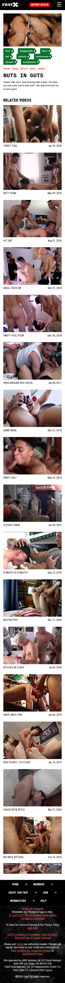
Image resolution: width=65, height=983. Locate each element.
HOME (15, 884)
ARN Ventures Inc (20, 950)
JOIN (45, 892)
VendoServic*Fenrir (32, 953)
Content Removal (41, 937)
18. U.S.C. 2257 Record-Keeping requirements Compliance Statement (32, 917)
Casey (15, 68)
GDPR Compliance (17, 934)
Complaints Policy (38, 934)
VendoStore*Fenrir (40, 950)
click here (33, 928)
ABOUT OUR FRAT (18, 892)
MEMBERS (38, 884)
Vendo (20, 944)
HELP (43, 900)
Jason (32, 68)
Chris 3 (23, 68)
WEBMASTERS (18, 900)
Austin (6, 68)
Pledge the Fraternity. (32, 908)
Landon (41, 68)
